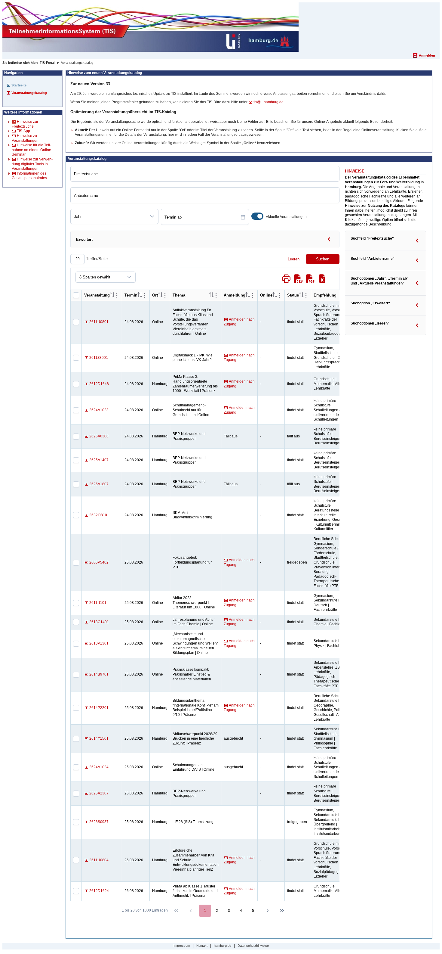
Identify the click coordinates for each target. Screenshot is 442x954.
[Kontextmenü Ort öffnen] (165, 295)
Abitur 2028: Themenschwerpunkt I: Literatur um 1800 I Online (194, 602)
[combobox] (108, 216)
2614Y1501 (99, 738)
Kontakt (201, 945)
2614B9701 (99, 674)
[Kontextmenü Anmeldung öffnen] (252, 295)
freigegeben (297, 562)
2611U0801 (99, 322)
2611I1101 (97, 603)
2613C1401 (99, 622)
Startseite (18, 85)
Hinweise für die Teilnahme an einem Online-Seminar (32, 150)
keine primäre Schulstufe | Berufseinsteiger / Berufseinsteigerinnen (332, 436)
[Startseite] (150, 27)
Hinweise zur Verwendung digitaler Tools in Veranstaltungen (32, 164)
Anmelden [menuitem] (427, 55)
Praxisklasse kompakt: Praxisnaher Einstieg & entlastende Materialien (192, 674)
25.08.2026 (133, 562)
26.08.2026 (133, 860)
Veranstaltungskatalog (29, 93)
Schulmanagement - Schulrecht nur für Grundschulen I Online (191, 410)
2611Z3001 (98, 358)
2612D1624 (99, 891)
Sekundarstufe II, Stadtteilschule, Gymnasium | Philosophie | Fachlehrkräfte (327, 738)
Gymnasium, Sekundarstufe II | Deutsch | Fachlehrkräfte (328, 603)
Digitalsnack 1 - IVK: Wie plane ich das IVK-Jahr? (193, 357)
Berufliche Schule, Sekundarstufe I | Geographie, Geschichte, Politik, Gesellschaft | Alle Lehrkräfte (329, 708)
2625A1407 (99, 460)
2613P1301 (99, 643)
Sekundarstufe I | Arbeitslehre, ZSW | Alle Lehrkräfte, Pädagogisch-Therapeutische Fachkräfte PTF (333, 674)
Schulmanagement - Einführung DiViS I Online (193, 767)
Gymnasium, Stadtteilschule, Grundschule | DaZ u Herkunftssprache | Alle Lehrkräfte (332, 357)
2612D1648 (99, 384)
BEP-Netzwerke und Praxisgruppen (189, 436)
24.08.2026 (133, 322)
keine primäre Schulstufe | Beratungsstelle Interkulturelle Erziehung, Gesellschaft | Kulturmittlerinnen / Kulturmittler (333, 515)
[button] (152, 216)
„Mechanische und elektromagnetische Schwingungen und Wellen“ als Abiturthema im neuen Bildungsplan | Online (195, 643)
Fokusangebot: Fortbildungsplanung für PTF (192, 562)
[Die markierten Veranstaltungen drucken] (286, 279)
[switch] (257, 216)
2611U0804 (99, 860)
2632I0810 (98, 515)
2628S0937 (99, 822)
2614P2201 (99, 708)
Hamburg (159, 384)
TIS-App (23, 131)
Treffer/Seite (96, 258)
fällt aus (293, 436)
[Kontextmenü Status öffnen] (306, 295)
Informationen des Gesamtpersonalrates (29, 175)
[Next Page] (268, 911)
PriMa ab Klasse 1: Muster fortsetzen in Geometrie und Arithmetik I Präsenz (195, 891)
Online (157, 322)
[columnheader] (112, 295)
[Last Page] (282, 911)
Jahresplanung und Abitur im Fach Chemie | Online (194, 621)
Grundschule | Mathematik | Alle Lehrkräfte (327, 383)
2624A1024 (99, 767)
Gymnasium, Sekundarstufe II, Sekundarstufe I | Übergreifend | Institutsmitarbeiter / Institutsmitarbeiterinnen (333, 822)
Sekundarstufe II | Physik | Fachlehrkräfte (332, 643)
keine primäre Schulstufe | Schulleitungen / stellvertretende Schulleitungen (327, 410)
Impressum (181, 945)
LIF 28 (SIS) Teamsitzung (193, 822)
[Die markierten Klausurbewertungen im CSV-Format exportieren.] (298, 279)
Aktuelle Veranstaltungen (286, 217)
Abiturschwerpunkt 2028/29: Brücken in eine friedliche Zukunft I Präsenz (195, 738)
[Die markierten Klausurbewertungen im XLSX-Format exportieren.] (322, 279)
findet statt (295, 322)
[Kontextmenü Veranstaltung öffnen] (117, 295)
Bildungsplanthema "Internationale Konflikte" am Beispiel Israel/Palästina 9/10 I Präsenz (196, 707)
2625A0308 (99, 436)
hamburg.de (222, 945)
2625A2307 (99, 793)
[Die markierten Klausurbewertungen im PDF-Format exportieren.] (310, 279)
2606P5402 (99, 562)
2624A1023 (99, 410)
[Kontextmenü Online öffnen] (279, 295)
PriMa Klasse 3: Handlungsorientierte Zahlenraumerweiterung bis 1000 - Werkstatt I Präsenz (195, 383)
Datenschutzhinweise (253, 945)
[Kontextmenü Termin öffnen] (144, 295)
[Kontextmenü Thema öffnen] (216, 295)
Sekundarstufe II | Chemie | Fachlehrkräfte (333, 621)
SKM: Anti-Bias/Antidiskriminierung (192, 515)
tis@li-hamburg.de (268, 102)
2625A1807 (99, 484)
